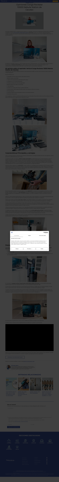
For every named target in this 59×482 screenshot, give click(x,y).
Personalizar (29, 248)
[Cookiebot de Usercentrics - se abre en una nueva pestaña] (44, 232)
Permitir (42, 248)
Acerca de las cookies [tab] (42, 235)
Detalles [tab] (29, 235)
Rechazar (17, 248)
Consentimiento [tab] (16, 235)
